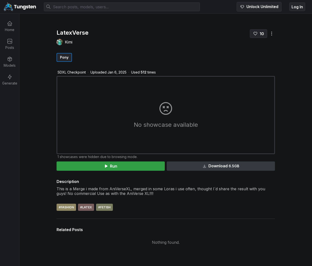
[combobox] (122, 6)
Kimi (68, 42)
